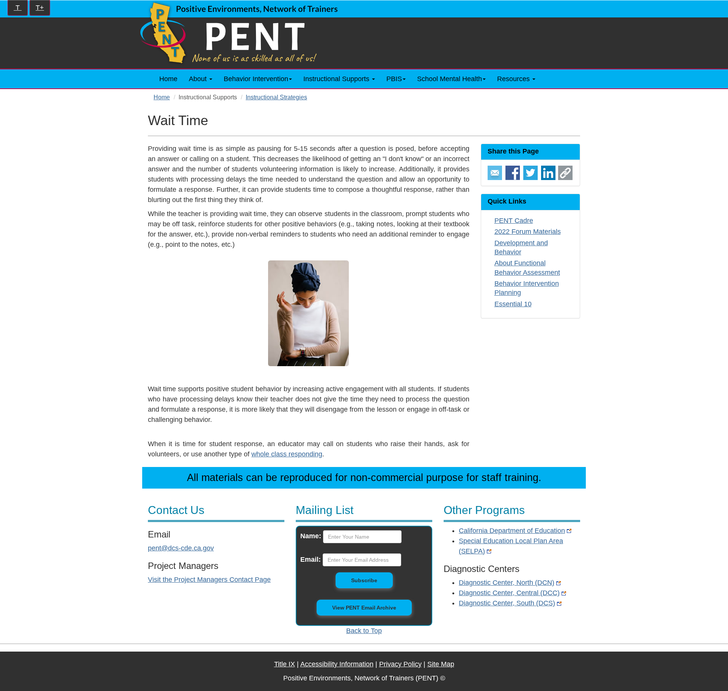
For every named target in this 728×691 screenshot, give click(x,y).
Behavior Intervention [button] (256, 79)
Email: (310, 559)
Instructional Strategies (276, 97)
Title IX (284, 664)
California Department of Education (512, 530)
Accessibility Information (336, 664)
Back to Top (364, 631)
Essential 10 (513, 304)
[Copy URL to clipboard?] (565, 172)
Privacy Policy (400, 664)
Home (168, 79)
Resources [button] (514, 79)
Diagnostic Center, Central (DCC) (509, 593)
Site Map (440, 664)
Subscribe (372, 580)
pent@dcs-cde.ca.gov (181, 548)
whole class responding (286, 454)
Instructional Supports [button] (337, 79)
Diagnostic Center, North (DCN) (506, 582)
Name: (310, 536)
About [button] (199, 79)
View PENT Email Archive (364, 608)
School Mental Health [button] (449, 79)
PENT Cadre (513, 220)
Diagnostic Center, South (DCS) (507, 603)
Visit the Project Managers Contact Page (209, 579)
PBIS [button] (394, 79)
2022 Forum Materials (527, 231)
